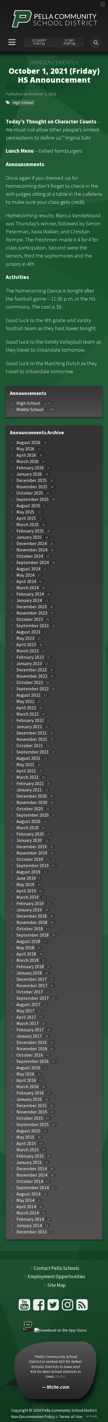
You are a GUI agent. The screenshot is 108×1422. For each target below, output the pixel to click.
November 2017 (31, 985)
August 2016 (28, 1067)
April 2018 (26, 954)
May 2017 (25, 1011)
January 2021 (29, 790)
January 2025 (29, 537)
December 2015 (31, 1105)
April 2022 (26, 707)
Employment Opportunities (56, 1276)
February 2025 (30, 531)
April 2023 (26, 644)
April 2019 (26, 891)
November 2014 (31, 1175)
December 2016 (31, 1042)
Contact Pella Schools (56, 1268)
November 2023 (31, 613)
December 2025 (31, 480)
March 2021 (27, 777)
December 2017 (31, 979)
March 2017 (27, 1023)
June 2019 (26, 878)
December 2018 (31, 916)
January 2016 (29, 1099)
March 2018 (27, 960)
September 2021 (32, 752)
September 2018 (32, 935)
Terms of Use (70, 1416)
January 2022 (29, 726)
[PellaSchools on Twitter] (54, 1307)
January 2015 (29, 1162)
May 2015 (25, 1137)
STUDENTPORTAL (39, 42)
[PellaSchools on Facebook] (39, 1307)
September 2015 (32, 1124)
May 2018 (25, 947)
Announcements (52, 62)
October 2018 (29, 928)
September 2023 (32, 625)
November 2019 (31, 853)
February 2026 (30, 467)
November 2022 (31, 676)
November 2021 (31, 739)
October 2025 (29, 493)
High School (23, 102)
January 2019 (29, 910)
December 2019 (31, 846)
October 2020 (29, 808)
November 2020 (31, 802)
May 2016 (25, 1074)
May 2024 (25, 575)
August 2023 (28, 632)
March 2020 (27, 827)
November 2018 (31, 922)
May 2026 (25, 449)
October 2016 (29, 1055)
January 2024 (29, 600)
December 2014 (31, 1168)
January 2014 (29, 1225)
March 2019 (27, 897)
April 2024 (26, 581)
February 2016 (30, 1093)
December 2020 (31, 796)
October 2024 (29, 556)
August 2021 (28, 758)
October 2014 (29, 1181)
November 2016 (31, 1048)
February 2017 (30, 1029)
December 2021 (31, 733)
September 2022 (32, 688)
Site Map (56, 1285)
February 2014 (30, 1219)
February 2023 (30, 657)
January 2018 (29, 973)
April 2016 (26, 1080)
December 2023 (31, 606)
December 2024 (31, 543)
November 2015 (31, 1112)
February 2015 (30, 1156)
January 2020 (29, 840)
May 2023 (25, 638)
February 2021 (30, 783)
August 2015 (28, 1131)
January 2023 (29, 663)
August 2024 (28, 568)
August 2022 (28, 695)
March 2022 (27, 714)
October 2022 (29, 682)
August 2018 (28, 941)
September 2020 (32, 815)
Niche (60, 1376)
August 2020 (28, 821)
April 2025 (26, 518)
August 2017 (28, 1004)
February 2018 (30, 966)
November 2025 (31, 486)
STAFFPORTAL (70, 42)
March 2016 (27, 1086)
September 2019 (32, 865)
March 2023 (27, 651)
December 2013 (31, 1232)
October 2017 (29, 992)
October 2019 (29, 859)
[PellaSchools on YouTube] (25, 1307)
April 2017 (26, 1017)
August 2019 (28, 872)
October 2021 (29, 745)
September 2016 (32, 1061)
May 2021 (25, 764)
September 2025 (32, 499)
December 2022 (31, 670)
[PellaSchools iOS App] (54, 1330)
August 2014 (28, 1194)
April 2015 (26, 1143)
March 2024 (27, 587)
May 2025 (25, 512)
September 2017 (32, 998)
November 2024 (31, 550)
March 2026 (27, 461)
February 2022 (30, 720)
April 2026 (26, 455)
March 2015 (27, 1149)
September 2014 (32, 1187)
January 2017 (29, 1036)
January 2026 (29, 474)
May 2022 (25, 701)
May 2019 (25, 884)
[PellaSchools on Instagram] (68, 1307)
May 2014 (25, 1200)
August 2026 (28, 442)
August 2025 (28, 505)
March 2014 (27, 1213)
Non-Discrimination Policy (33, 1416)
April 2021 (26, 771)
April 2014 (26, 1206)
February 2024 (30, 594)
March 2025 (27, 524)
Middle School (30, 409)
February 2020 (30, 834)
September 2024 (32, 562)
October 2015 (29, 1118)
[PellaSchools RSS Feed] (82, 1307)
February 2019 (30, 903)
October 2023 (29, 619)
